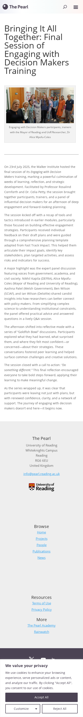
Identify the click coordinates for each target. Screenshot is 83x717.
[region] (41, 688)
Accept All (41, 697)
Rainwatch (41, 632)
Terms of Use (41, 603)
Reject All (59, 709)
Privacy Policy (41, 609)
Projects (41, 538)
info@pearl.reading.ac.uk (41, 474)
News (41, 557)
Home (41, 532)
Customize (21, 709)
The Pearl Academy (41, 625)
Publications (41, 551)
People (42, 545)
